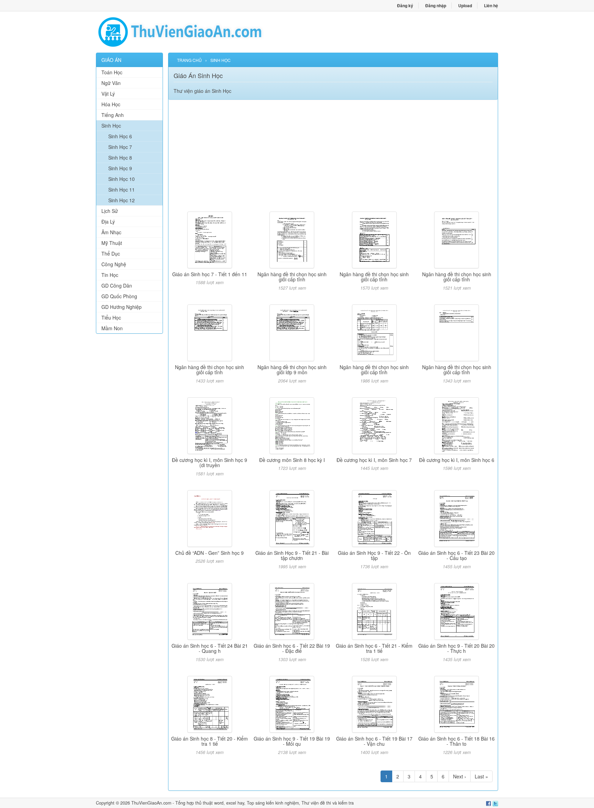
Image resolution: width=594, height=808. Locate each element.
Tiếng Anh (112, 114)
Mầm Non (112, 328)
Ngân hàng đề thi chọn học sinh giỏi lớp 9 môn (292, 370)
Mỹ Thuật (111, 242)
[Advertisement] (129, 444)
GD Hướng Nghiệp (121, 306)
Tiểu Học (111, 317)
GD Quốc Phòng (119, 296)
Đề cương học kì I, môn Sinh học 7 (374, 459)
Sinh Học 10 (121, 178)
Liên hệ (491, 5)
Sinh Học (111, 125)
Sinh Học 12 (121, 200)
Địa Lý (108, 221)
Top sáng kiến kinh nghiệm (273, 803)
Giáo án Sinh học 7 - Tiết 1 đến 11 (209, 274)
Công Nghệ (113, 264)
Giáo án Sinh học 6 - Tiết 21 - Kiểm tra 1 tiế (374, 648)
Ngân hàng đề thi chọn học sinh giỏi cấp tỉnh (292, 277)
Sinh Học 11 (121, 189)
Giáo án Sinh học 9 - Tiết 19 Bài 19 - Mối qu (292, 741)
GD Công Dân (116, 285)
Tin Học (109, 274)
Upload (465, 5)
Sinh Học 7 (120, 146)
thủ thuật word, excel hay (219, 803)
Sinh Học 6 (120, 136)
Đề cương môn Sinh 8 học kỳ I (292, 459)
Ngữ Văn (111, 82)
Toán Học (111, 72)
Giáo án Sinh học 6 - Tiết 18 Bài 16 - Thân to (456, 741)
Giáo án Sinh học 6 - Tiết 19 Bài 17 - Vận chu (374, 741)
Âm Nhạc (111, 232)
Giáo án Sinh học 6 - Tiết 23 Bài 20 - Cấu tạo (456, 555)
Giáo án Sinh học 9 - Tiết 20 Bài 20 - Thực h (456, 648)
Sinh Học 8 (120, 157)
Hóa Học (110, 104)
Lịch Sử (109, 210)
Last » (481, 776)
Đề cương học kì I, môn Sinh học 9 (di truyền (209, 462)
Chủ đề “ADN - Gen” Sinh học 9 (209, 552)
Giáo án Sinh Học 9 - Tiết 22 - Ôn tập (374, 555)
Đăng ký (405, 5)
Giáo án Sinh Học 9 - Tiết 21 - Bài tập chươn (292, 555)
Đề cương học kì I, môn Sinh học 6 (456, 459)
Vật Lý (108, 93)
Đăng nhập (435, 5)
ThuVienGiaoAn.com (151, 803)
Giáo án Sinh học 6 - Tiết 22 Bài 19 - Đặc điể (292, 648)
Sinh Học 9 (120, 168)
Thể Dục (110, 253)
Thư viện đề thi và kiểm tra (327, 803)
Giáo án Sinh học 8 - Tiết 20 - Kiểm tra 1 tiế (209, 741)
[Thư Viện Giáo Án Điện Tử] (196, 32)
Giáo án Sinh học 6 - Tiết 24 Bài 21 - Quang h (210, 648)
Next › (459, 776)
